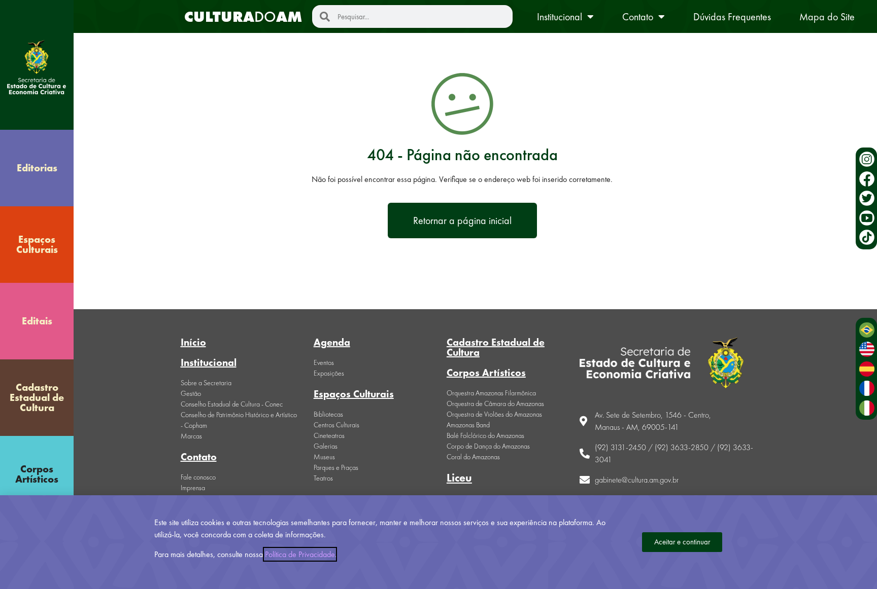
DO (243, 16)
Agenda (332, 342)
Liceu (459, 477)
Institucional (559, 16)
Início (193, 342)
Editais (37, 320)
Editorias (37, 167)
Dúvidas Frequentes (732, 16)
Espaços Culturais (37, 244)
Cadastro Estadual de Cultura (37, 397)
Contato (637, 16)
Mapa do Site (827, 16)
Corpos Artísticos (36, 474)
